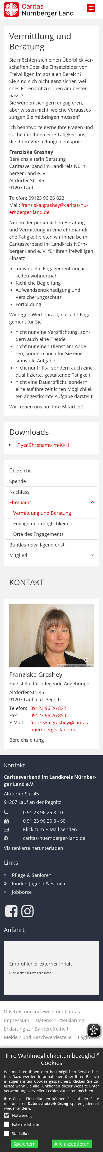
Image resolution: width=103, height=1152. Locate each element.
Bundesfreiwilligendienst (36, 544)
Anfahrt (14, 929)
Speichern (24, 1144)
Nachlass (19, 492)
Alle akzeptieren (72, 1144)
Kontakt (14, 765)
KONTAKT (26, 582)
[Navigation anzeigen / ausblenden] (91, 8)
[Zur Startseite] (38, 10)
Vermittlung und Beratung (40, 41)
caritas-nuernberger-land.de (54, 838)
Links (11, 862)
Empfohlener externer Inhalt (40, 963)
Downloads (29, 432)
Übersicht (20, 470)
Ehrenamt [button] (20, 502)
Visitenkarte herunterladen (33, 848)
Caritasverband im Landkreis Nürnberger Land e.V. (50, 780)
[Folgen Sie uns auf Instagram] (27, 911)
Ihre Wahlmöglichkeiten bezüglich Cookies (52, 1059)
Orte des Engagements (38, 534)
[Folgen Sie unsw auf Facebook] (11, 911)
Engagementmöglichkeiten (42, 523)
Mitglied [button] (18, 555)
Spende (17, 481)
